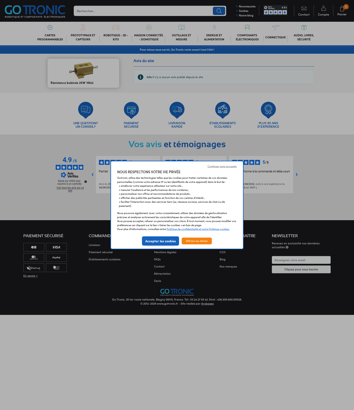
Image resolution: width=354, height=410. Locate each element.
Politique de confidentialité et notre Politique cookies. (198, 229)
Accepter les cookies (160, 241)
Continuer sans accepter (222, 166)
